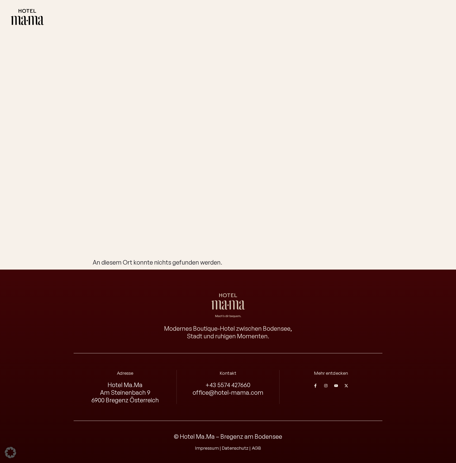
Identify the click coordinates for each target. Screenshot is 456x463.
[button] (10, 452)
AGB (256, 448)
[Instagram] (325, 385)
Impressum (207, 448)
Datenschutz (235, 448)
